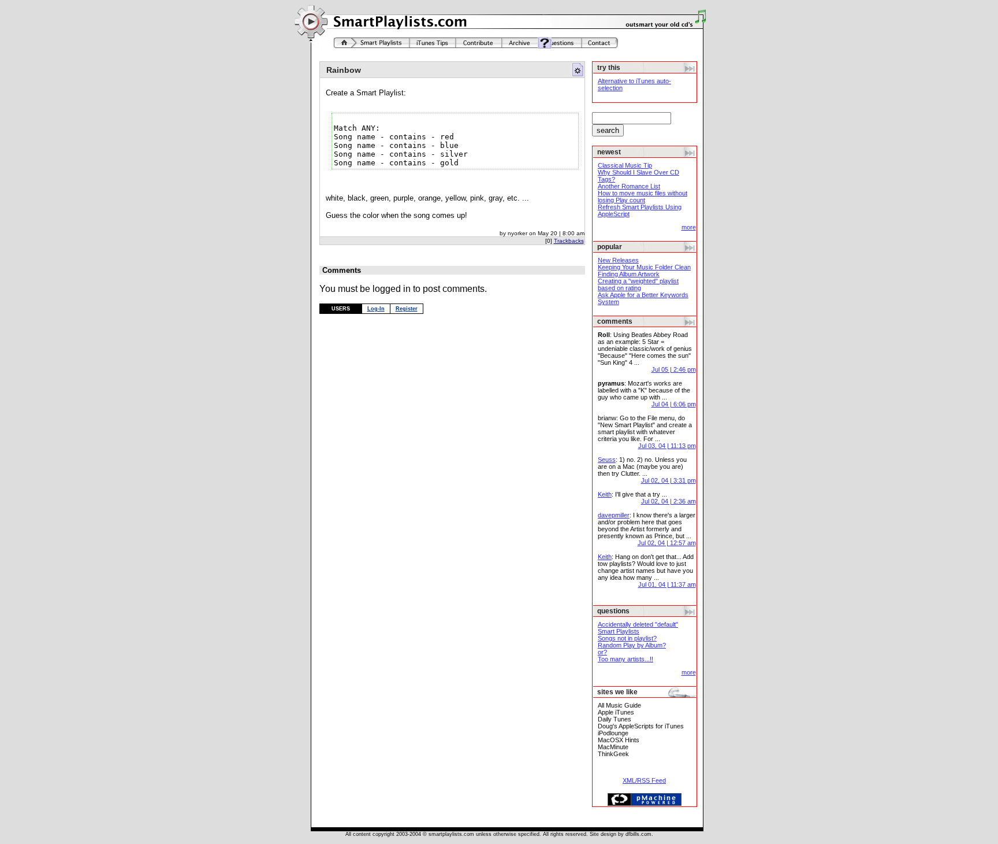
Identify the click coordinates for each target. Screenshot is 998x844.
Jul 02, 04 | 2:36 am (668, 501)
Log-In (376, 309)
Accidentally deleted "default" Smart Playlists (638, 628)
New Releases (618, 260)
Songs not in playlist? (627, 638)
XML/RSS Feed (644, 780)
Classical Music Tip (625, 165)
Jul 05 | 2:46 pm (673, 369)
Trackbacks (569, 241)
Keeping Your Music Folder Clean (644, 267)
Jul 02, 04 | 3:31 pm (668, 480)
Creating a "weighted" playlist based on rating (638, 284)
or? (602, 652)
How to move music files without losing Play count (642, 196)
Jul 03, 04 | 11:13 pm (667, 445)
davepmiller (614, 515)
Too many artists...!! (625, 659)
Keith (605, 494)
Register (407, 309)
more (689, 227)
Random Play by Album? (632, 645)
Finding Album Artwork (629, 274)
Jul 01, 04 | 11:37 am (667, 584)
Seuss (607, 459)
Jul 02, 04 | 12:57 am (667, 542)
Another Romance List (629, 186)
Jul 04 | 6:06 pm (673, 404)
